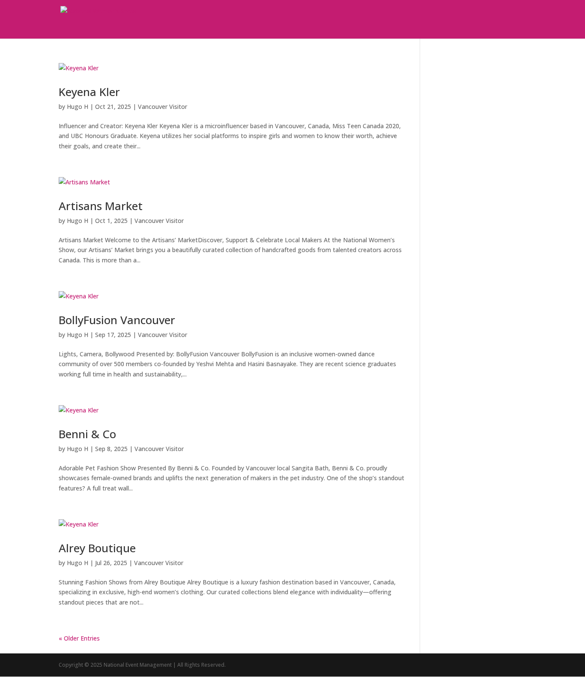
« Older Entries (79, 638)
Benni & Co (87, 434)
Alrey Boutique (97, 548)
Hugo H (77, 106)
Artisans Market (101, 206)
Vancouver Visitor (162, 106)
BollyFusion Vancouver (117, 320)
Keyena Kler (89, 91)
